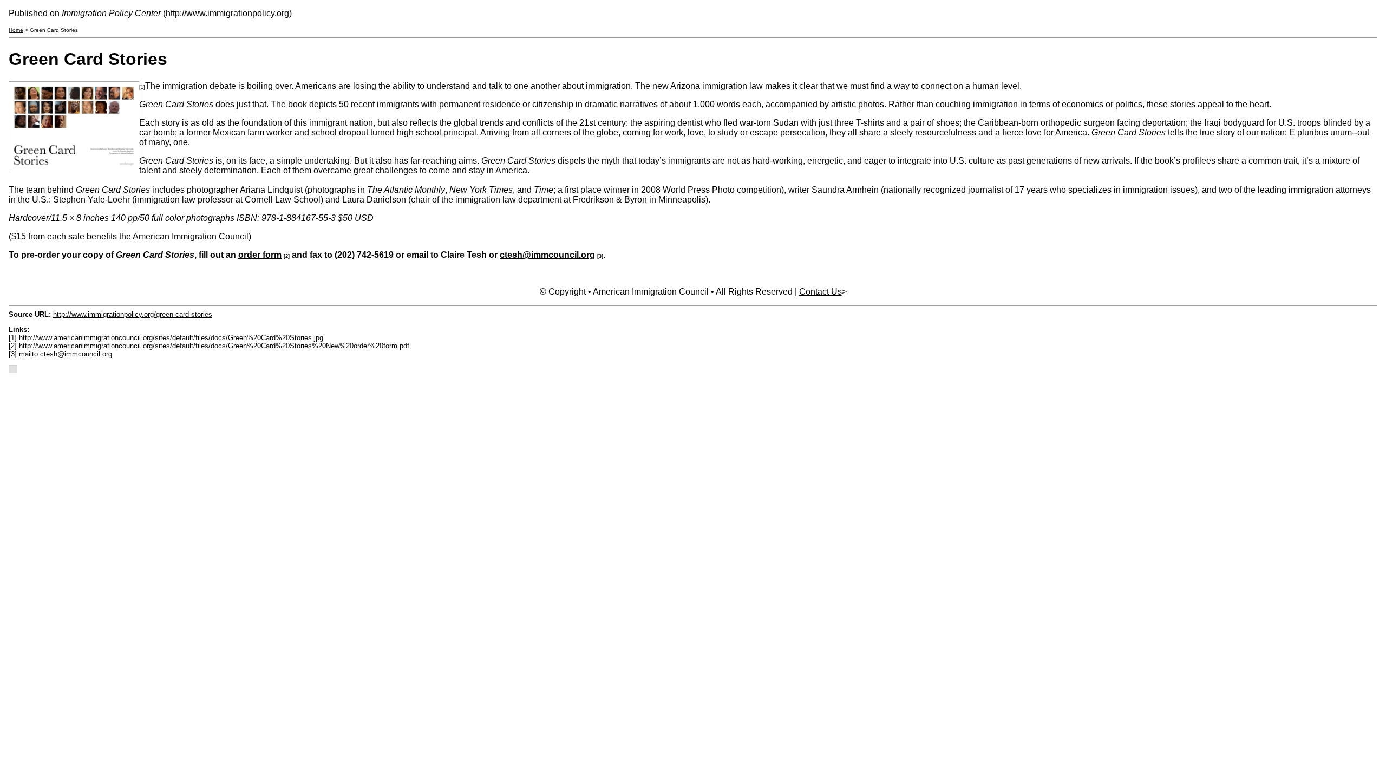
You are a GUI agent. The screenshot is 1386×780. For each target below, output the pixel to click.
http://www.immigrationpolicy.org (227, 13)
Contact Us (820, 291)
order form (260, 254)
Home (16, 30)
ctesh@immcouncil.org (547, 254)
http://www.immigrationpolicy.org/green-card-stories (132, 314)
